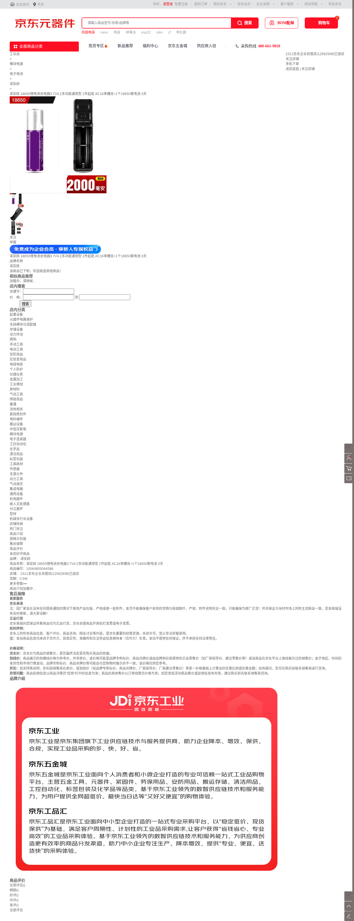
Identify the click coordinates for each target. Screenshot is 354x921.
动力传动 (16, 334)
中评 (14, 900)
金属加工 (16, 379)
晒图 (14, 890)
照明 (13, 339)
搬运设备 (16, 424)
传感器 (15, 469)
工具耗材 (16, 464)
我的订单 (200, 4)
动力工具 (16, 479)
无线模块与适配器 (23, 324)
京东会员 (244, 4)
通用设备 (16, 494)
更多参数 (18, 584)
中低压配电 (18, 429)
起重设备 (16, 315)
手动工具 (16, 344)
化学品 (15, 449)
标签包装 (16, 459)
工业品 (15, 54)
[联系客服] (349, 452)
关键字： (16, 292)
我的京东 (220, 4)
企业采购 (263, 4)
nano (104, 32)
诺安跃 (15, 84)
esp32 (146, 32)
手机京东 (335, 4)
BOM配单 (285, 23)
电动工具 (16, 349)
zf (169, 32)
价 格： (16, 297)
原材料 (15, 389)
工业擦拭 (16, 384)
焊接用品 (16, 399)
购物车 (324, 23)
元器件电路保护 (21, 319)
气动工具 (16, 394)
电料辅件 (16, 419)
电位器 (181, 32)
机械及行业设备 (21, 519)
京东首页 (22, 5)
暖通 (13, 404)
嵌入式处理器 (20, 504)
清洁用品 (16, 454)
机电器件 (16, 499)
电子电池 (16, 74)
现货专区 (96, 46)
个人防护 (16, 369)
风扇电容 (88, 32)
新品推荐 (125, 46)
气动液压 (16, 484)
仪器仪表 (16, 374)
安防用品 (16, 354)
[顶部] (349, 910)
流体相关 (16, 409)
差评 (14, 905)
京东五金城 (177, 46)
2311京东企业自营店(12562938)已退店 (315, 54)
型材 (13, 514)
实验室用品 (18, 359)
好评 (14, 895)
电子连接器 (18, 439)
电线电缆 (16, 364)
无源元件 (16, 474)
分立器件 (16, 509)
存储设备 (16, 329)
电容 (117, 32)
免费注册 (181, 4)
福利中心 (150, 46)
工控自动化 (18, 444)
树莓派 (131, 32)
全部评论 (17, 885)
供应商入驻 (206, 46)
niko (159, 32)
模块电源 (16, 64)
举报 (13, 242)
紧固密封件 (18, 414)
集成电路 (16, 489)
